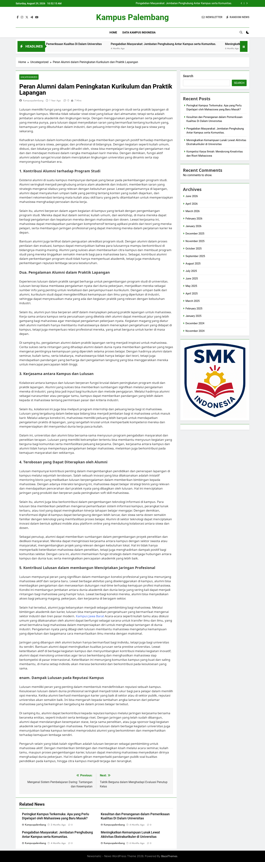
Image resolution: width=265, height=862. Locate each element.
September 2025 (195, 256)
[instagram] (22, 17)
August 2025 (193, 263)
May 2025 (191, 286)
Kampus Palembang (132, 17)
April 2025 (192, 293)
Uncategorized (29, 77)
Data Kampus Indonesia (139, 32)
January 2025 (193, 316)
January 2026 (193, 226)
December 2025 (195, 233)
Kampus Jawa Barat (90, 616)
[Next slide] (246, 3)
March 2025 (193, 301)
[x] (26, 17)
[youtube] (36, 17)
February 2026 (194, 218)
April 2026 (192, 203)
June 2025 (192, 278)
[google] (31, 17)
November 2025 (195, 241)
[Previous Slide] (241, 3)
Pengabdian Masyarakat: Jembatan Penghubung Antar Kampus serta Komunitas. (184, 3)
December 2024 (195, 323)
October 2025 (194, 248)
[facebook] (18, 17)
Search (188, 76)
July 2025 (191, 271)
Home (113, 32)
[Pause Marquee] (244, 46)
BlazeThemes (169, 856)
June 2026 (192, 196)
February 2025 (194, 308)
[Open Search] (241, 32)
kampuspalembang (33, 100)
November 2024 (195, 331)
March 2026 (193, 211)
